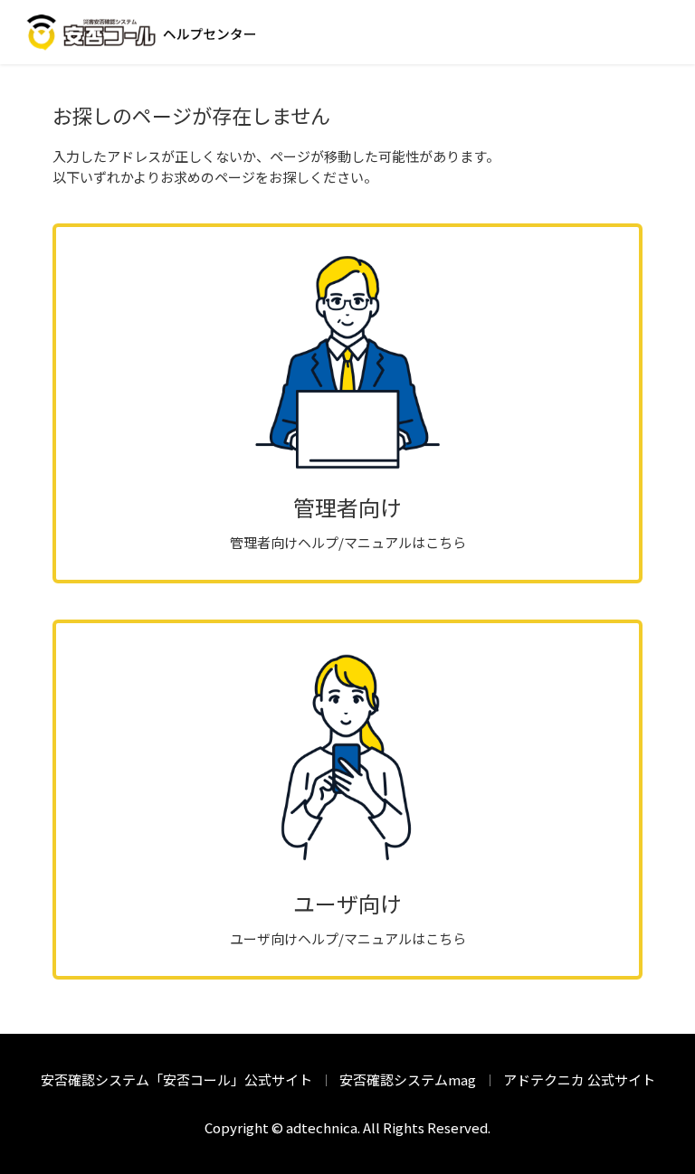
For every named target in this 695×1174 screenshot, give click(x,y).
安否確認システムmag (407, 1079)
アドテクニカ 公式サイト (579, 1079)
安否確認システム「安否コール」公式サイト (176, 1079)
